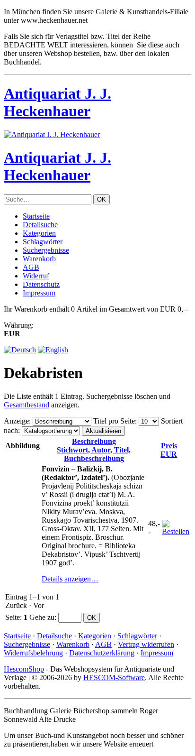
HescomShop (24, 669)
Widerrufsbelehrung (33, 653)
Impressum (39, 293)
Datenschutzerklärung (101, 653)
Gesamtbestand (26, 405)
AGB (31, 267)
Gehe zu (41, 617)
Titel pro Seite (114, 421)
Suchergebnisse (46, 250)
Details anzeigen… (70, 579)
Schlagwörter (42, 242)
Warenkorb (39, 259)
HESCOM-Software (114, 677)
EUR (168, 450)
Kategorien (39, 233)
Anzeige (16, 421)
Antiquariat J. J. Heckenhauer (57, 102)
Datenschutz (41, 284)
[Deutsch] (20, 350)
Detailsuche (40, 225)
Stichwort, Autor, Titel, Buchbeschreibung (94, 449)
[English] (53, 350)
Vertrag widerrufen (146, 644)
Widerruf (36, 276)
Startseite (36, 216)
